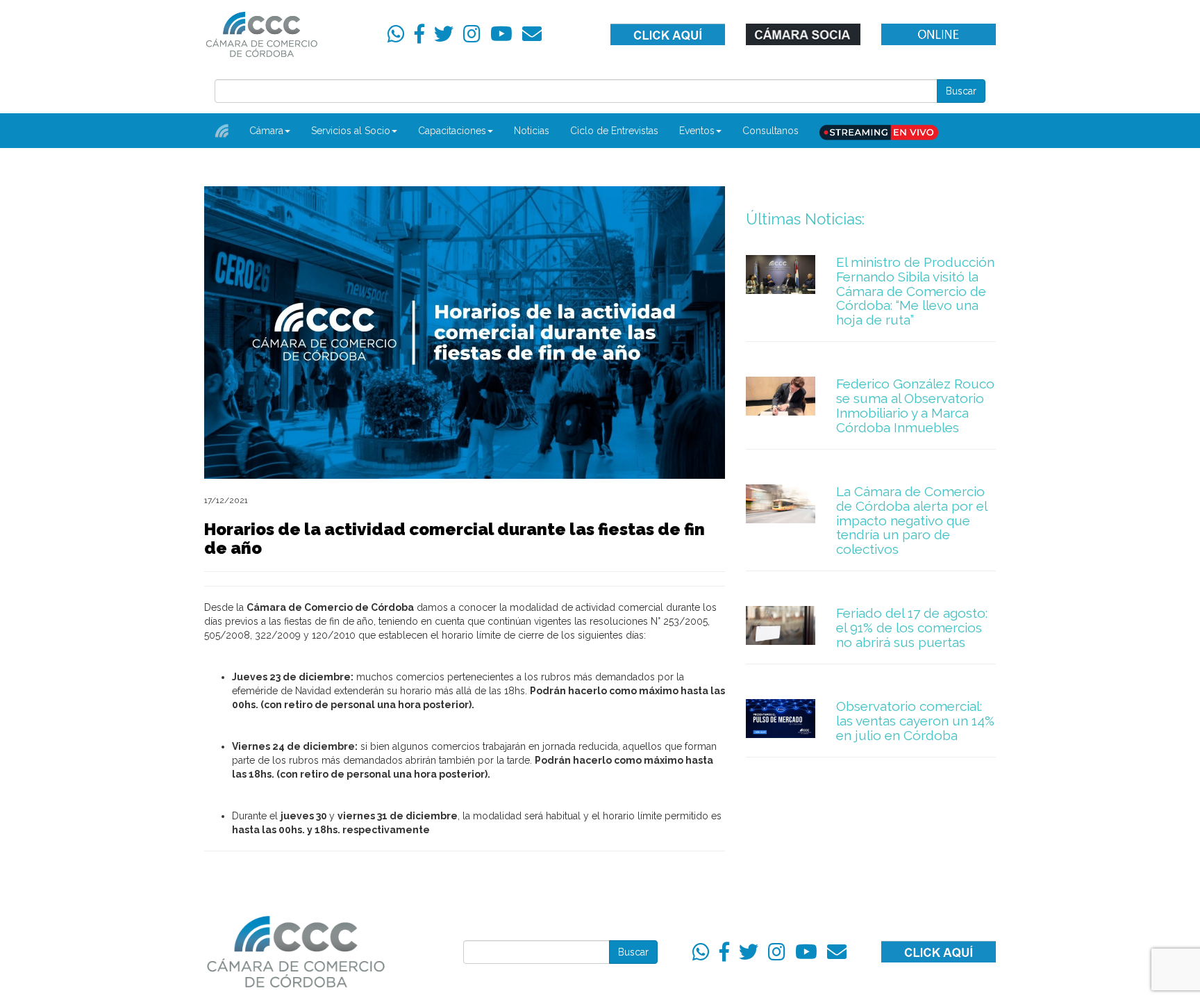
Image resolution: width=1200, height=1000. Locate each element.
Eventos (697, 130)
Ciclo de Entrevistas (614, 130)
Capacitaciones (452, 130)
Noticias (531, 130)
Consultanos (770, 130)
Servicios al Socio (350, 130)
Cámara (266, 130)
